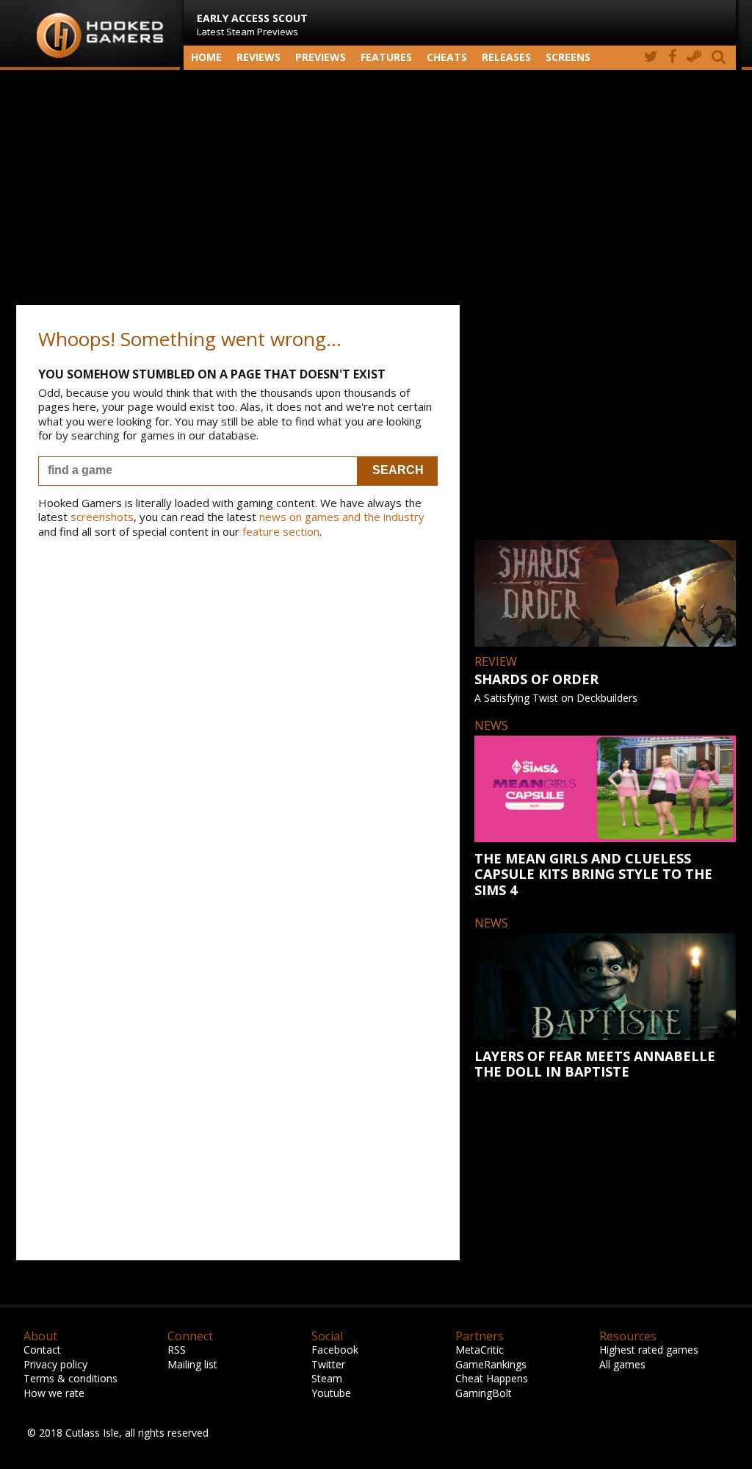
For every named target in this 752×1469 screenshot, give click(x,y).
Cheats (447, 57)
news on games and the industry (341, 516)
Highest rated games (648, 1350)
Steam (326, 1378)
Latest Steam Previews (252, 24)
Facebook (334, 1350)
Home (206, 57)
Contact (42, 1350)
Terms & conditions (71, 1378)
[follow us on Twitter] (651, 58)
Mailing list (192, 1364)
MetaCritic (479, 1350)
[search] (721, 58)
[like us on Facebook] (672, 58)
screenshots (102, 516)
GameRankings (491, 1364)
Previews (320, 57)
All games (622, 1364)
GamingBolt (483, 1393)
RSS (176, 1350)
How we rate (54, 1393)
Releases (506, 57)
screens (568, 57)
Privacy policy (55, 1364)
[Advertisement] (376, 187)
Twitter (328, 1364)
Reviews (258, 57)
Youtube (331, 1393)
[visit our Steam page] (694, 58)
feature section (280, 531)
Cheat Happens (491, 1378)
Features (386, 57)
